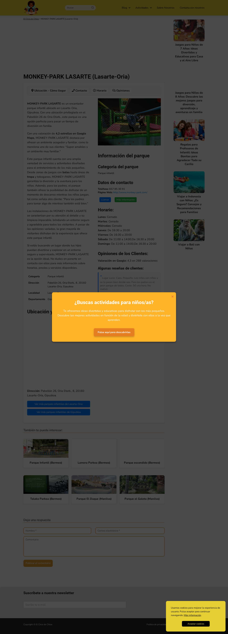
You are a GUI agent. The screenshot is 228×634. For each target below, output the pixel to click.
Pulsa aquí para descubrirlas (114, 332)
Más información (192, 615)
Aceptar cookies (196, 623)
